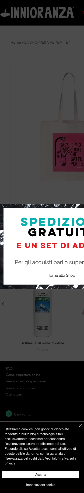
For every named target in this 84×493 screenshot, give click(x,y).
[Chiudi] (77, 428)
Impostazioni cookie (40, 484)
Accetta (40, 474)
